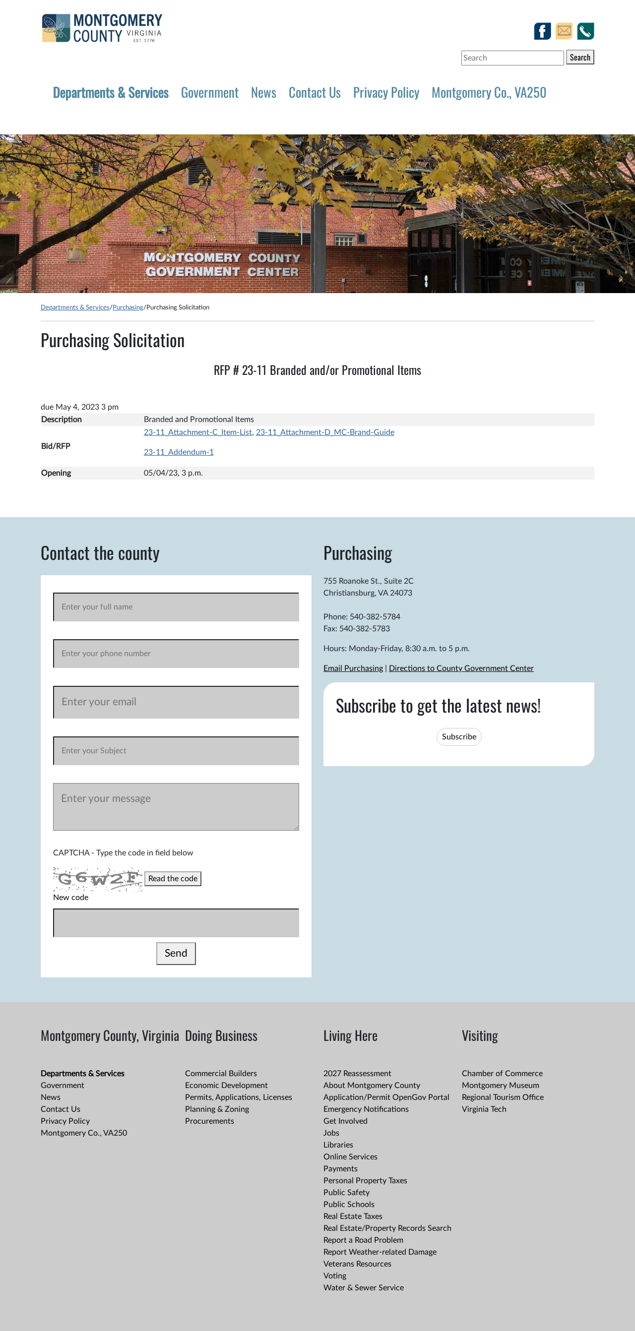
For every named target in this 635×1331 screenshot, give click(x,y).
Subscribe (459, 737)
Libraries (338, 1145)
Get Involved (345, 1121)
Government (210, 92)
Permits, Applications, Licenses (238, 1097)
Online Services (350, 1157)
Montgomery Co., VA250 (489, 92)
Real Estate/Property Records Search (387, 1228)
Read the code (172, 879)
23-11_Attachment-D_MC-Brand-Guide (325, 432)
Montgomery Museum (500, 1085)
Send (176, 953)
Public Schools (349, 1205)
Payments (340, 1169)
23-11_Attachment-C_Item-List (198, 432)
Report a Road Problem (363, 1240)
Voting (334, 1276)
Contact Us (315, 92)
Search (580, 57)
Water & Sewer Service (363, 1288)
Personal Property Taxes (365, 1181)
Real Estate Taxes (352, 1216)
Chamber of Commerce (502, 1074)
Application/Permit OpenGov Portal (386, 1097)
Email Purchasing (353, 668)
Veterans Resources (357, 1264)
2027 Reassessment (357, 1074)
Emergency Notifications (366, 1109)
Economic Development (226, 1085)
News (263, 92)
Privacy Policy (386, 92)
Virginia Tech (484, 1109)
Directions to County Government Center (461, 668)
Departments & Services (111, 92)
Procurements (209, 1121)
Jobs (331, 1133)
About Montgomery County (371, 1085)
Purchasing (128, 307)
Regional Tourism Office (503, 1097)
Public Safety (346, 1193)
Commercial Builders (221, 1074)
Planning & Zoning (217, 1109)
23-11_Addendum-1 (179, 452)
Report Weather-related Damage (380, 1252)
